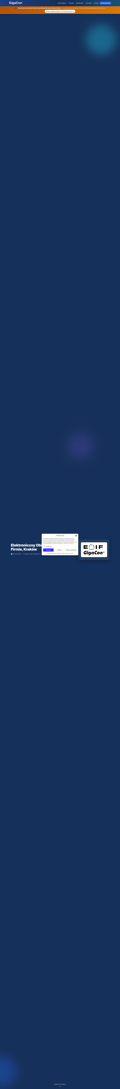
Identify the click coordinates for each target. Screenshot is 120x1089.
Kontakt (71, 553)
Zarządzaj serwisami (48, 546)
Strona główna (62, 3)
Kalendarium (79, 3)
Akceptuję (48, 550)
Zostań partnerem (105, 3)
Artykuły (71, 3)
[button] (76, 535)
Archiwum (88, 3)
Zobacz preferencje (71, 550)
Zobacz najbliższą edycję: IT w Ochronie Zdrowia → (60, 11)
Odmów (59, 550)
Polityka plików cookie (51, 553)
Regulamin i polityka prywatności (62, 553)
